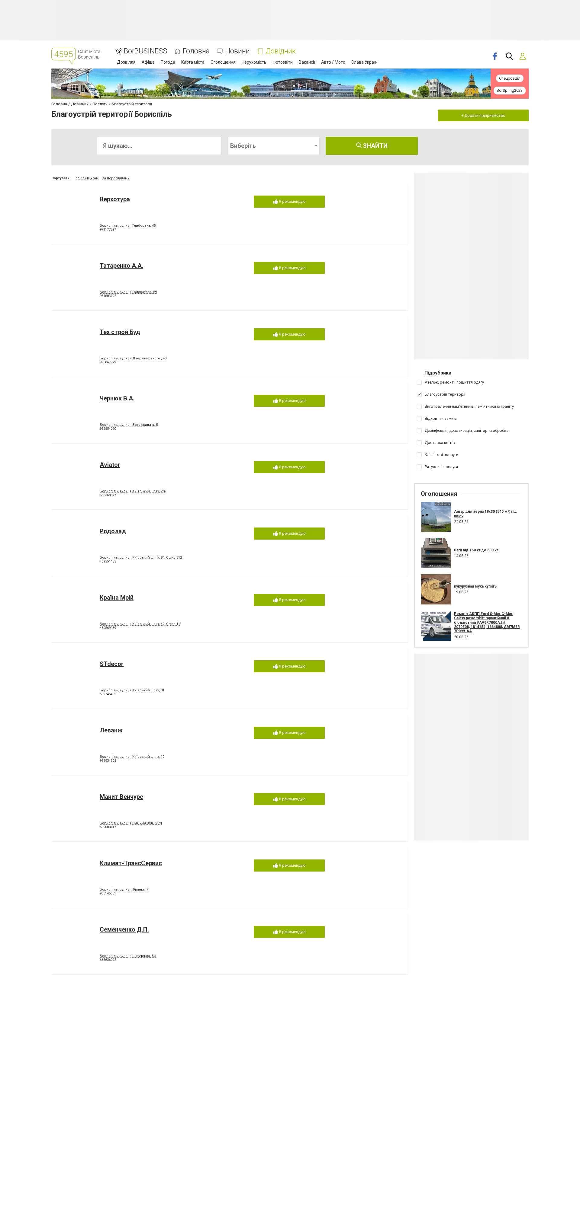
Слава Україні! (365, 62)
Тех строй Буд (120, 332)
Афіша (148, 62)
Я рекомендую (292, 201)
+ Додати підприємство (483, 115)
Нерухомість (254, 62)
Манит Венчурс (121, 796)
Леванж (111, 730)
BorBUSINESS (145, 51)
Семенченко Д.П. (124, 929)
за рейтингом (87, 178)
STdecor (112, 664)
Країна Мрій (117, 597)
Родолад (113, 531)
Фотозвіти (282, 62)
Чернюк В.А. (117, 398)
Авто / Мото (333, 62)
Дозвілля (126, 62)
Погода (168, 62)
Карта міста (193, 62)
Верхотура (115, 199)
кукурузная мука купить (475, 586)
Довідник (281, 51)
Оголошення (223, 62)
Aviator (110, 464)
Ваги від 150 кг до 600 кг (476, 550)
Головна (196, 51)
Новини (237, 51)
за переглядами (116, 178)
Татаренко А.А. (121, 265)
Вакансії (307, 62)
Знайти (375, 145)
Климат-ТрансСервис (131, 863)
